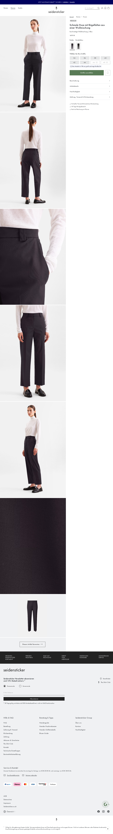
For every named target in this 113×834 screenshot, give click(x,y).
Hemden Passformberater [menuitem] (47, 726)
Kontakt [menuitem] (6, 747)
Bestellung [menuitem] (7, 726)
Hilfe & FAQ (8, 718)
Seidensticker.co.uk (10, 806)
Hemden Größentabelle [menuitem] (47, 730)
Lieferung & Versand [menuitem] (10, 730)
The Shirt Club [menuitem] (8, 744)
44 (85, 62)
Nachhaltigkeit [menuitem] (80, 730)
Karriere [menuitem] (78, 726)
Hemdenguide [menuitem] (44, 723)
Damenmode (11, 686)
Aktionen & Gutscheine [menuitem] (11, 740)
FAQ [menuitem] (5, 723)
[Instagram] (103, 811)
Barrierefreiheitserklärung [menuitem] (12, 754)
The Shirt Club (105, 682)
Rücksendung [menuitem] (8, 733)
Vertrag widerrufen (31, 775)
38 (95, 58)
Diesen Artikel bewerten (31, 644)
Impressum (7, 803)
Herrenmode (26, 686)
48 (104, 62)
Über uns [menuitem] (78, 723)
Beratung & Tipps (46, 718)
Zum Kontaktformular (13, 775)
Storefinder (106, 679)
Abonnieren (34, 699)
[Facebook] (98, 811)
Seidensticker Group (83, 718)
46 (94, 62)
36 (85, 58)
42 (74, 62)
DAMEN (72, 2)
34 (74, 58)
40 (105, 58)
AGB (5, 796)
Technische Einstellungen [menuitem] (12, 751)
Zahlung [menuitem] (6, 737)
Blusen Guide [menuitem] (43, 733)
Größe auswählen (86, 73)
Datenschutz (8, 800)
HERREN (65, 2)
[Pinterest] (108, 811)
